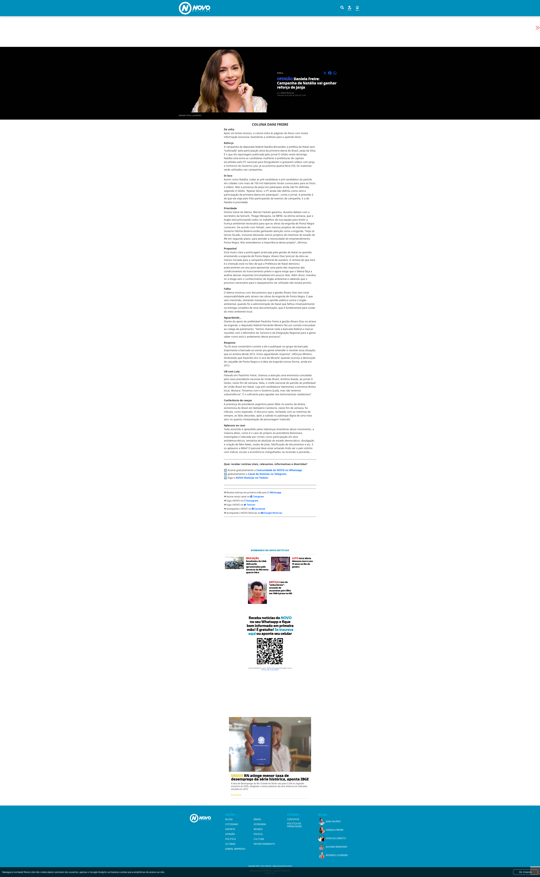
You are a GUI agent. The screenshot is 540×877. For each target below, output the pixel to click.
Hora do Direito (336, 838)
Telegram (258, 496)
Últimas (230, 844)
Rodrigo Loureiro (337, 855)
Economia (260, 824)
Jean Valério (333, 821)
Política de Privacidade (270, 670)
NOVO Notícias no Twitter (252, 477)
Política (230, 839)
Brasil (257, 819)
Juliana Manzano (336, 846)
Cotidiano (231, 824)
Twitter (250, 504)
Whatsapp (275, 492)
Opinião (230, 834)
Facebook (259, 508)
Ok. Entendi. (525, 872)
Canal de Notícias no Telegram (267, 474)
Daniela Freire (334, 829)
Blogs (229, 819)
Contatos (293, 819)
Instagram (252, 500)
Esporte (230, 829)
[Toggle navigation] (357, 8)
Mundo (258, 829)
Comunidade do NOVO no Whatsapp (279, 470)
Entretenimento (264, 844)
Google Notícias (272, 512)
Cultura (259, 839)
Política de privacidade (294, 825)
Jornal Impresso (235, 848)
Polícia (258, 834)
